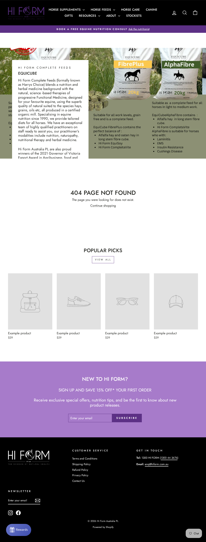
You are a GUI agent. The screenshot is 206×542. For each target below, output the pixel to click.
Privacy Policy (80, 475)
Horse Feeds (101, 9)
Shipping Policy (81, 464)
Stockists (134, 15)
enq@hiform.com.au (156, 464)
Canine (151, 9)
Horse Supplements (65, 9)
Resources (88, 15)
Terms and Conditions (84, 458)
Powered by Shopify (103, 527)
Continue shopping (103, 206)
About (111, 15)
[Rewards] (18, 530)
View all (103, 259)
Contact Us (78, 481)
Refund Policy (80, 470)
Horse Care (130, 9)
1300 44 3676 (169, 458)
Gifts (69, 15)
